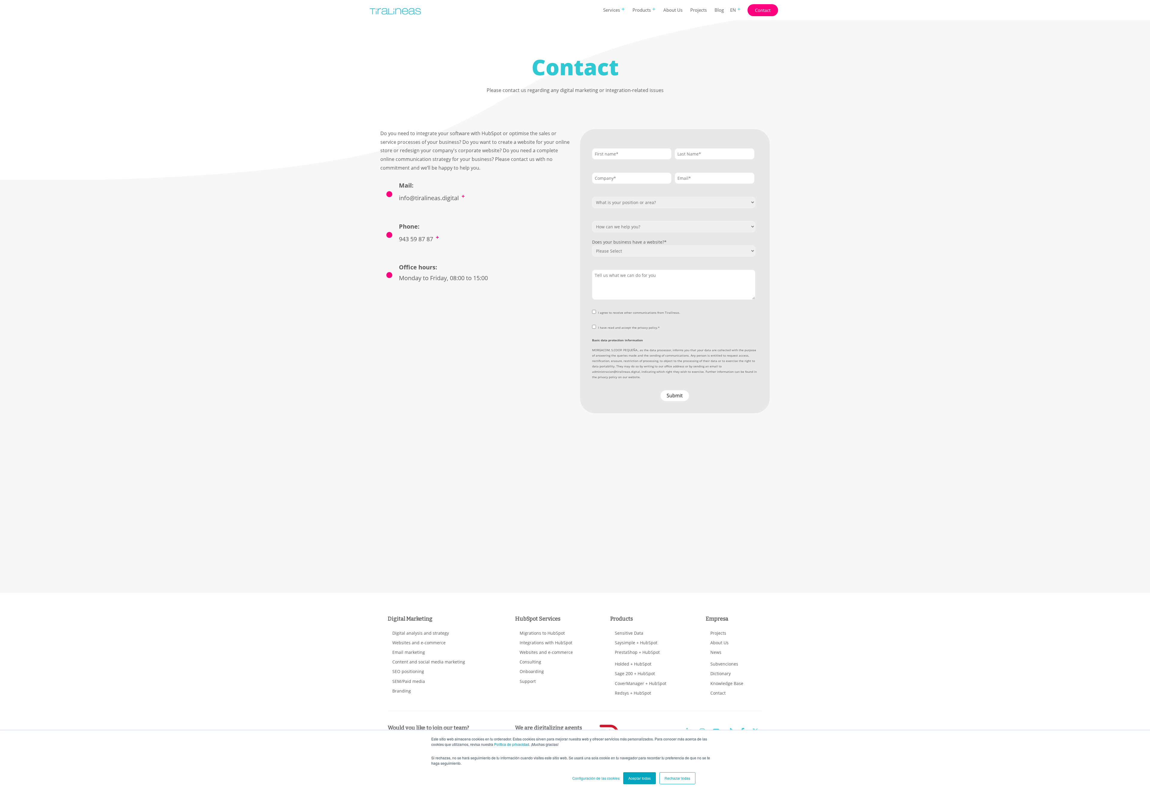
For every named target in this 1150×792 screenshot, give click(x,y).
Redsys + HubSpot (633, 693)
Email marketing (408, 652)
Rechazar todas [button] (677, 778)
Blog (719, 10)
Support (528, 681)
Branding (401, 691)
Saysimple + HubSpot (636, 642)
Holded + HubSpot (633, 664)
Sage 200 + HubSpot (635, 673)
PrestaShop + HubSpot (637, 652)
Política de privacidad (511, 744)
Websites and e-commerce (419, 642)
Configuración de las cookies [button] (596, 778)
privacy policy (607, 377)
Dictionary (720, 673)
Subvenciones (724, 664)
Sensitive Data (629, 633)
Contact (763, 10)
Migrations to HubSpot (542, 633)
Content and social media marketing (428, 662)
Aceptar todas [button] (639, 778)
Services (611, 10)
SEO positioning (408, 671)
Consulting (530, 662)
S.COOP (616, 350)
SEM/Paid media (408, 681)
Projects (698, 10)
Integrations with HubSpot (546, 642)
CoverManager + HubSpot (640, 683)
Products (641, 10)
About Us (673, 10)
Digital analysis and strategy (420, 633)
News (715, 652)
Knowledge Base (726, 683)
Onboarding (532, 671)
